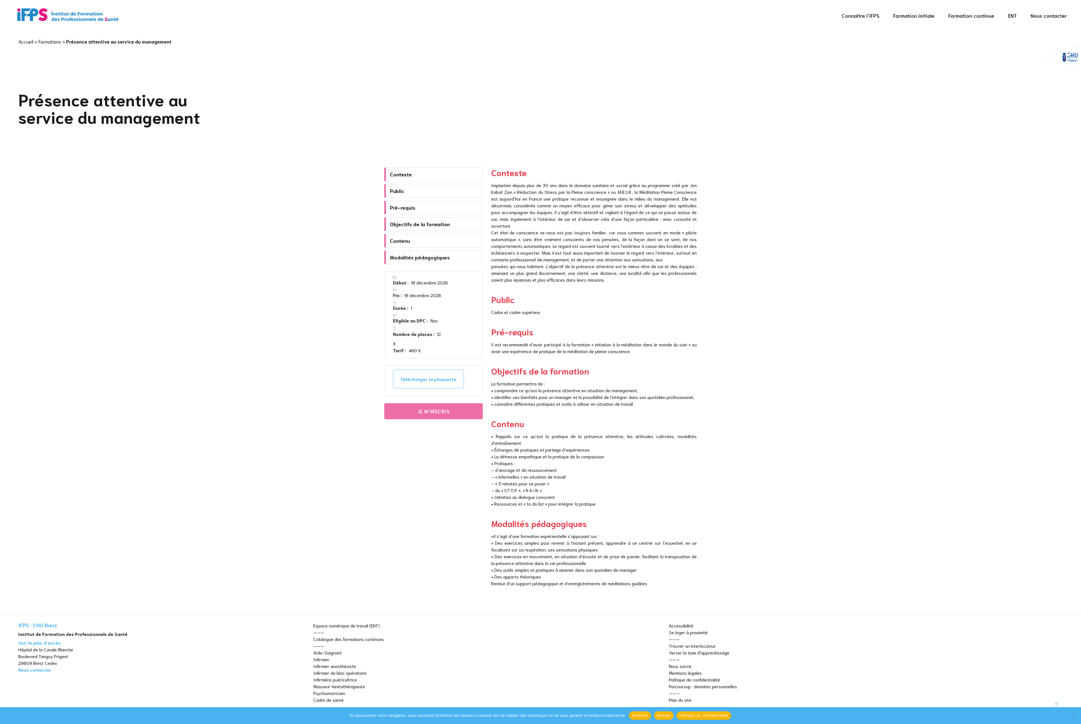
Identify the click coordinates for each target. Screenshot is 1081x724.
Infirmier (321, 659)
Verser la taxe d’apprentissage (699, 652)
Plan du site (680, 700)
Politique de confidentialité (694, 679)
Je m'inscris (433, 411)
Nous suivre (680, 666)
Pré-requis (402, 207)
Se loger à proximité (688, 632)
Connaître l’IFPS (860, 15)
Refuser (664, 715)
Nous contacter (1049, 15)
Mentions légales (685, 673)
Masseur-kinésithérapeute (339, 686)
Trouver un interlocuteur (692, 646)
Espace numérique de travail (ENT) (346, 625)
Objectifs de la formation (420, 224)
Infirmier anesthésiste (334, 666)
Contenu (400, 240)
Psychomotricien (329, 693)
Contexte (401, 174)
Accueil (25, 41)
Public (397, 190)
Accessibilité (681, 625)
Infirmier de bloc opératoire (340, 673)
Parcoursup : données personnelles (703, 686)
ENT (1012, 15)
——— (318, 632)
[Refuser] (1074, 715)
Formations (49, 41)
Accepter (640, 715)
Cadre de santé (328, 700)
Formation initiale (914, 15)
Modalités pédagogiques (420, 257)
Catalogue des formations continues (348, 639)
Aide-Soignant (327, 652)
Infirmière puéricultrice (335, 679)
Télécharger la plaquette (428, 379)
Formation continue (971, 15)
